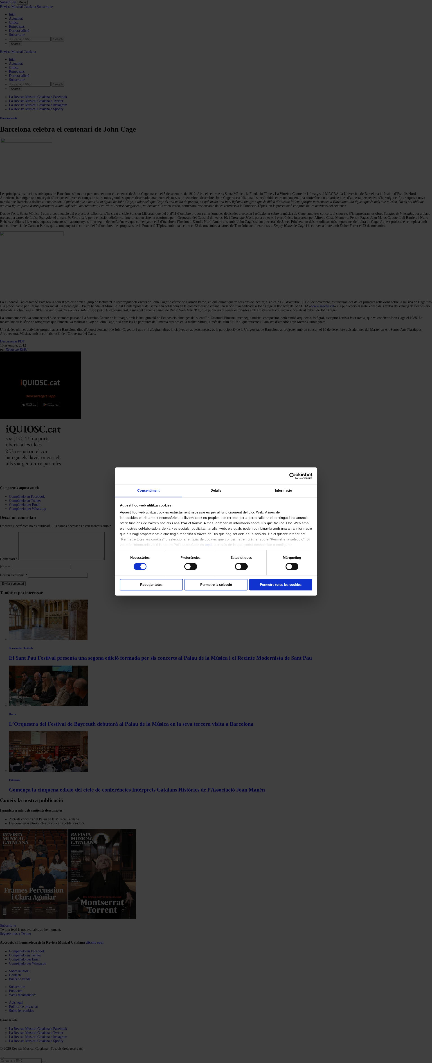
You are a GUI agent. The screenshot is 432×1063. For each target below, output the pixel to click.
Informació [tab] (283, 490)
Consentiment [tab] (148, 490)
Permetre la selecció (216, 584)
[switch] (190, 566)
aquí (208, 545)
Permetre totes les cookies (281, 584)
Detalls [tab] (216, 490)
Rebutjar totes (151, 584)
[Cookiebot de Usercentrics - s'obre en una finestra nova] (292, 475)
